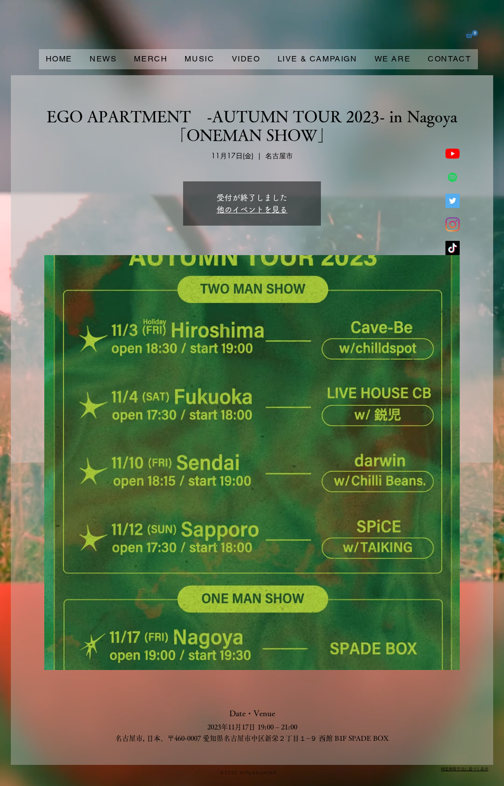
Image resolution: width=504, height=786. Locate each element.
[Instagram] (452, 224)
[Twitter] (452, 201)
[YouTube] (452, 153)
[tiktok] (452, 248)
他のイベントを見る (252, 209)
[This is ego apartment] (452, 177)
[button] (472, 34)
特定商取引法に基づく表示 (464, 769)
